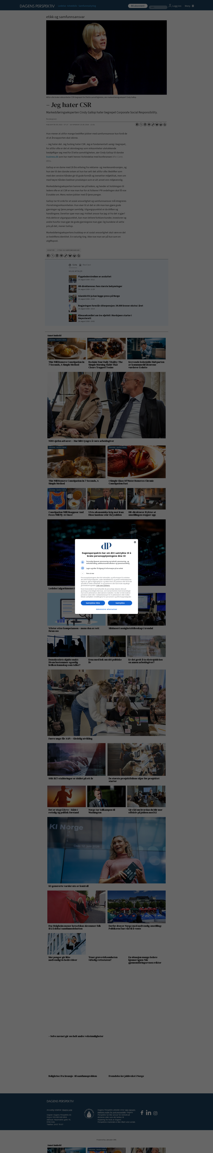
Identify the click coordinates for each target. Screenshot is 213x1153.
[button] (106, 573)
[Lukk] (135, 542)
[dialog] (106, 576)
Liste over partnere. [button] (103, 585)
